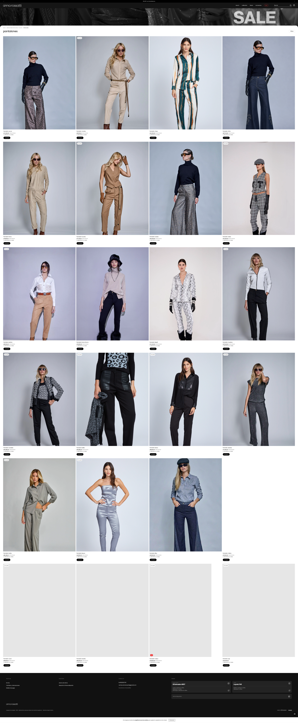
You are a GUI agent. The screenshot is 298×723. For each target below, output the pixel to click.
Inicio (4, 27)
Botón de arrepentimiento (48, 710)
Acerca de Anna (63, 683)
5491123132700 (122, 682)
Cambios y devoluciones (13, 685)
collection (244, 5)
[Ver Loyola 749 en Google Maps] (289, 690)
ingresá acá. (39, 710)
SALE (266, 5)
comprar (7, 138)
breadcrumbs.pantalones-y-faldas (14, 27)
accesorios (258, 5)
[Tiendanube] (282, 710)
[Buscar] (290, 5)
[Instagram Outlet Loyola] (289, 683)
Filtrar (291, 31)
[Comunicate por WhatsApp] (294, 714)
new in (237, 5)
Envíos (8, 683)
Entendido (171, 720)
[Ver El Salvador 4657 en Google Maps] (228, 690)
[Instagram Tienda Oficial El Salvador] (228, 683)
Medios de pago (10, 688)
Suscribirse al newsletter (125, 688)
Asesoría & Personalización (66, 685)
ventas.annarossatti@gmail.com (127, 685)
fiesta (251, 5)
